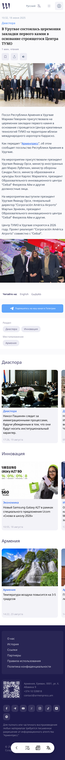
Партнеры (14, 655)
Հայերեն (36, 294)
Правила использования (24, 661)
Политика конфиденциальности (29, 666)
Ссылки (12, 650)
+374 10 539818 (33, 691)
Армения (11, 343)
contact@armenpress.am (38, 695)
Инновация (31, 329)
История (13, 644)
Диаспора (11, 329)
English (24, 294)
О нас (11, 638)
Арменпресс (30, 143)
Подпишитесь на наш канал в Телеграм (35, 308)
